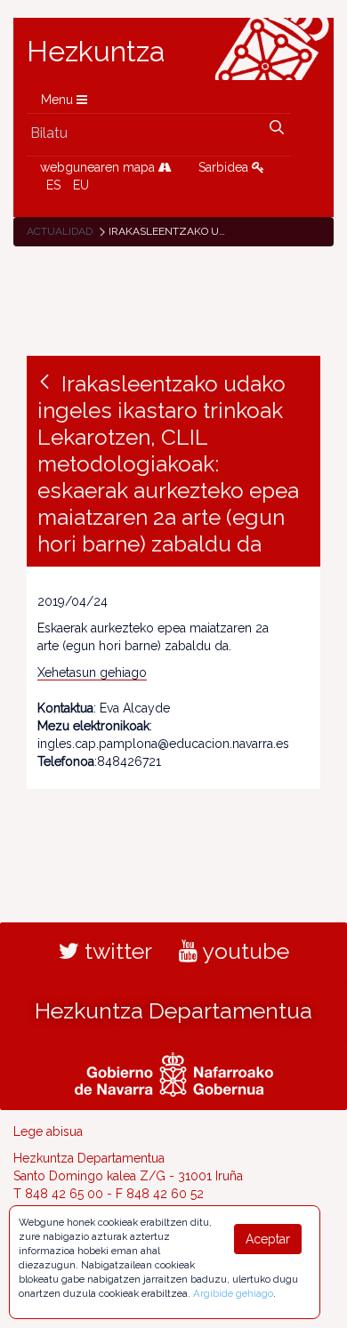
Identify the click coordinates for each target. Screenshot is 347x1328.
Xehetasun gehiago (92, 672)
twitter (115, 951)
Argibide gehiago (233, 1293)
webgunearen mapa (99, 167)
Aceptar (268, 1239)
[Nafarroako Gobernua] (174, 1071)
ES (53, 185)
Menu (59, 100)
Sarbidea (225, 167)
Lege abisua (48, 1131)
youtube (243, 951)
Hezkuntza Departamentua (173, 1010)
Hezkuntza (96, 51)
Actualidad (60, 231)
